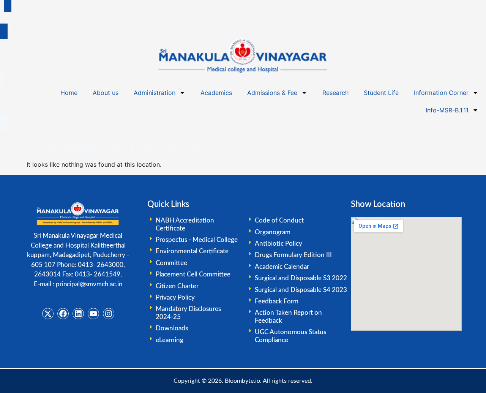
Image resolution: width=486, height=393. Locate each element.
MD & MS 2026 (321, 18)
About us (105, 92)
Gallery (225, 18)
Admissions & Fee (272, 92)
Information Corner (441, 92)
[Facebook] (63, 313)
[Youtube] (93, 313)
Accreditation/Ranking (168, 18)
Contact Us (374, 18)
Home (68, 92)
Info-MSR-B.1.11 (447, 110)
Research (335, 92)
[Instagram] (108, 313)
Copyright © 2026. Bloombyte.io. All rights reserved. (243, 381)
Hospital (20, 18)
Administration (154, 92)
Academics (216, 92)
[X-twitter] (48, 313)
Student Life (381, 92)
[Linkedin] (78, 313)
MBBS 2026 (267, 18)
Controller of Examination (84, 18)
